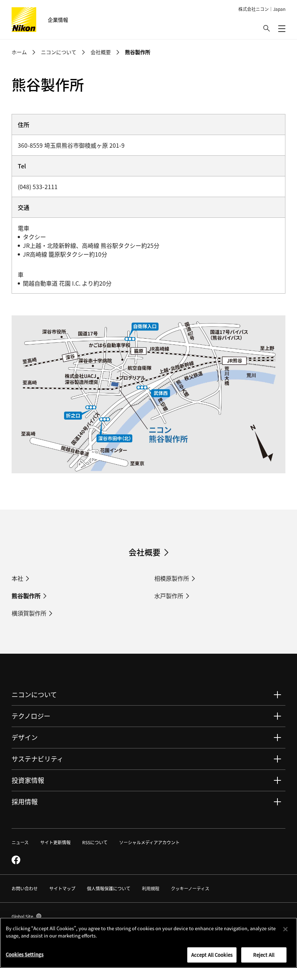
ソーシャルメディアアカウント (149, 842)
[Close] (285, 929)
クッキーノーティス (190, 888)
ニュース (20, 842)
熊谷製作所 (26, 595)
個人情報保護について (108, 888)
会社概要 (101, 52)
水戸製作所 (168, 595)
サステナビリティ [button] (37, 758)
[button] (266, 28)
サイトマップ (62, 888)
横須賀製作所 (29, 613)
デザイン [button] (25, 737)
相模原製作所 (171, 578)
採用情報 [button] (25, 801)
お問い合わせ (25, 888)
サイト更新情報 (55, 842)
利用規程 (150, 888)
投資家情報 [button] (28, 780)
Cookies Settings (24, 954)
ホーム (19, 52)
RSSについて (95, 842)
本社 (17, 578)
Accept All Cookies (212, 954)
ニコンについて (58, 52)
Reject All (264, 954)
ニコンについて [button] (34, 694)
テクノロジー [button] (31, 715)
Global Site (26, 916)
